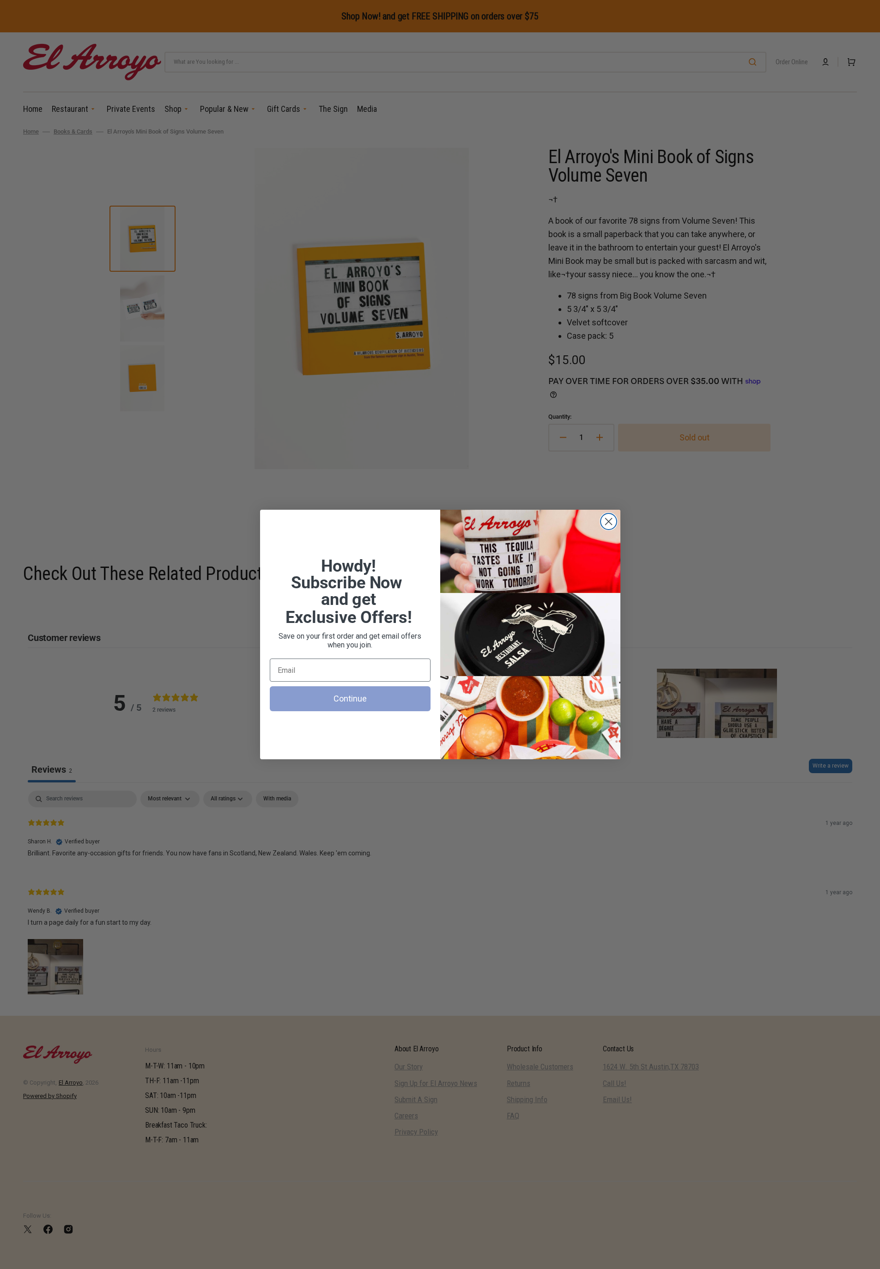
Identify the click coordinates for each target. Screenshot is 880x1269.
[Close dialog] (609, 521)
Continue (350, 698)
